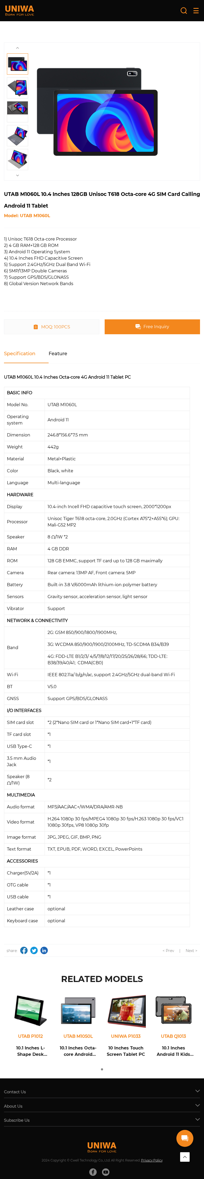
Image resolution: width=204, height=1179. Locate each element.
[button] (102, 1069)
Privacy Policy (152, 1160)
